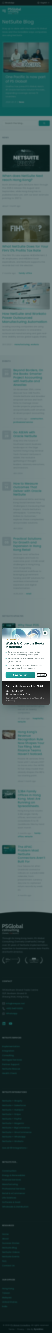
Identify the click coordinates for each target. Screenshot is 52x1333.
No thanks (41, 675)
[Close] (45, 633)
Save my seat (20, 675)
